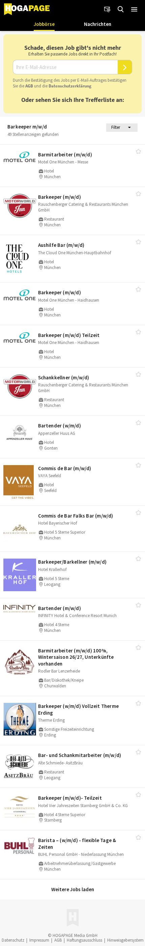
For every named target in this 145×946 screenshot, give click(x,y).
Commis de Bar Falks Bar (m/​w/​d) (75, 516)
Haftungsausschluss (84, 940)
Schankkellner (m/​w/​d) (63, 377)
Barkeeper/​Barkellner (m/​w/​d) (72, 562)
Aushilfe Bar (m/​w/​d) (61, 245)
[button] (134, 9)
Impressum (39, 940)
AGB (29, 86)
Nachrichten (97, 24)
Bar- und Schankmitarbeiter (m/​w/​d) (79, 755)
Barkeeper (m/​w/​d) (59, 197)
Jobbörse (44, 24)
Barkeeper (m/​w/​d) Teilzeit (69, 335)
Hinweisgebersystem (125, 940)
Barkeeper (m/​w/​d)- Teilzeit (70, 798)
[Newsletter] (107, 9)
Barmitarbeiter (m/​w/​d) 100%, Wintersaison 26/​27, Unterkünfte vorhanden (76, 657)
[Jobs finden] (120, 9)
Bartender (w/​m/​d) (59, 425)
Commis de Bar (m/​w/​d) (64, 468)
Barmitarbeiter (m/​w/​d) (65, 154)
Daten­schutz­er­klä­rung (70, 86)
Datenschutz (13, 940)
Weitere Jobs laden (72, 889)
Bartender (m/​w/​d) (59, 608)
